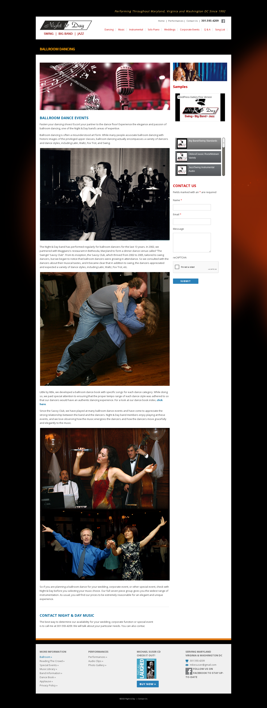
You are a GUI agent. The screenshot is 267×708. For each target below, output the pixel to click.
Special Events (48, 665)
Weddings (169, 29)
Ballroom (45, 657)
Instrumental (136, 29)
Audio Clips (94, 661)
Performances (175, 20)
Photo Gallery (96, 665)
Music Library (47, 669)
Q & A (207, 29)
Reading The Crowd (51, 661)
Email (177, 214)
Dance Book (47, 677)
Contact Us (192, 20)
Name (177, 200)
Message (178, 229)
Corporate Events (189, 29)
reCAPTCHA (179, 257)
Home (161, 20)
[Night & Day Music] (66, 27)
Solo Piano (153, 29)
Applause (45, 681)
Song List (220, 29)
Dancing (109, 29)
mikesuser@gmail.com (203, 664)
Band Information (50, 673)
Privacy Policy (48, 685)
